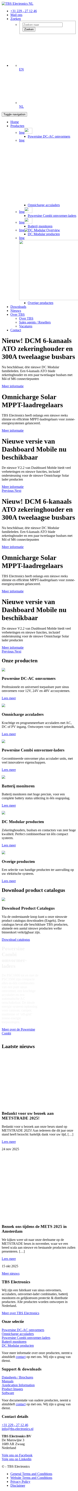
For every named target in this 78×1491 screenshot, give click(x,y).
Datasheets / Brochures (17, 1377)
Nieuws (15, 310)
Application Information (18, 1385)
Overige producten (40, 303)
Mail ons (16, 15)
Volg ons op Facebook (17, 1455)
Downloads (18, 307)
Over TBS (17, 314)
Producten (17, 126)
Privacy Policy (20, 1481)
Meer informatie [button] (13, 386)
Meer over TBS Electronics (20, 1313)
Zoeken (15, 19)
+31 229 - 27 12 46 (23, 11)
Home (14, 122)
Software (8, 1393)
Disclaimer (17, 1485)
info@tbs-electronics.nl (17, 1429)
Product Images (12, 1389)
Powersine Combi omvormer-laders (52, 215)
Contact (15, 330)
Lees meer (9, 1142)
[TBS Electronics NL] (17, 3)
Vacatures (25, 326)
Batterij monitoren (40, 226)
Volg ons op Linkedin (16, 1459)
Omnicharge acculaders (44, 205)
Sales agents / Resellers (35, 322)
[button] (8, 490)
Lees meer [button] (9, 698)
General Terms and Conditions (31, 1474)
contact (21, 1357)
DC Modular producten (44, 234)
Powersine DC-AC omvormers (49, 136)
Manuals (7, 1381)
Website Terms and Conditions (31, 1478)
